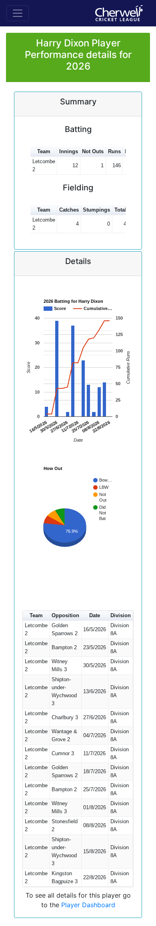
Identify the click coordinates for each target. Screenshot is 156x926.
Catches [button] (69, 210)
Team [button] (43, 151)
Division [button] (120, 615)
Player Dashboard (88, 905)
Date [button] (94, 615)
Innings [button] (68, 151)
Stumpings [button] (96, 210)
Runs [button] (114, 151)
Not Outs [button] (93, 151)
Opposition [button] (65, 615)
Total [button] (120, 210)
